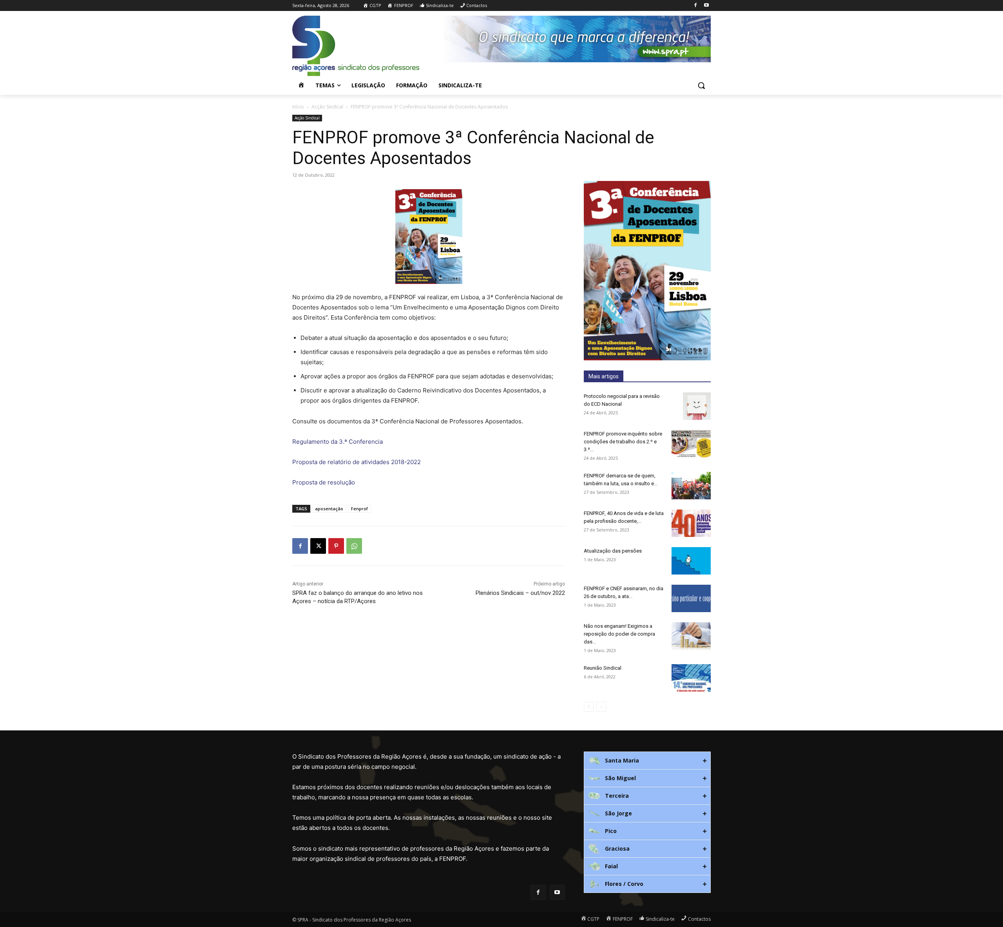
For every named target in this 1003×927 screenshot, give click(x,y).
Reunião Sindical (602, 668)
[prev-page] (589, 707)
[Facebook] (695, 5)
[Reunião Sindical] (691, 678)
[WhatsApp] (354, 546)
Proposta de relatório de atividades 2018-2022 (356, 462)
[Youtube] (706, 5)
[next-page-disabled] (601, 707)
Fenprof (359, 508)
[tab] (647, 761)
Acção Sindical (327, 106)
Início (298, 106)
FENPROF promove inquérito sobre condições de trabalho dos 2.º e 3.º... (623, 441)
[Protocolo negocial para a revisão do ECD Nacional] (697, 406)
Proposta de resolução (323, 482)
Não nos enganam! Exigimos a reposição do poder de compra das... (619, 634)
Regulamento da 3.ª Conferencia (337, 441)
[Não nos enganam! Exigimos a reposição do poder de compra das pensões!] (691, 636)
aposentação (329, 508)
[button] (701, 85)
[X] (318, 546)
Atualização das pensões (613, 551)
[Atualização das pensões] (691, 561)
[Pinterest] (336, 546)
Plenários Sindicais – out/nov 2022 (520, 592)
